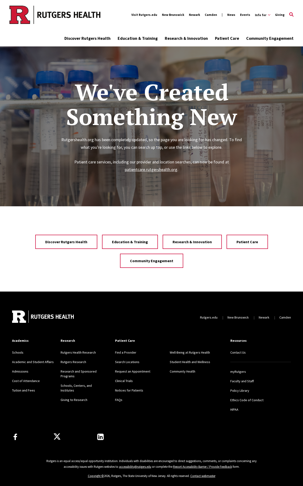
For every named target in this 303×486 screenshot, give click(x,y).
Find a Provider (125, 352)
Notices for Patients (129, 390)
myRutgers (238, 371)
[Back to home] (43, 317)
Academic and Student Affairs (33, 362)
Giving (280, 15)
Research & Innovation (186, 38)
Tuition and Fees (23, 390)
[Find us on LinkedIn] (100, 437)
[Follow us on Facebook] (15, 437)
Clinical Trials (124, 381)
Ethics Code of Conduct (246, 400)
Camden (211, 15)
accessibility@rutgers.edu (135, 467)
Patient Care (227, 38)
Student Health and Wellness (190, 362)
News (231, 15)
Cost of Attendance (26, 381)
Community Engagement (270, 38)
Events (245, 15)
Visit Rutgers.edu (144, 15)
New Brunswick (173, 15)
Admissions (20, 371)
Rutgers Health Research (78, 352)
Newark (194, 15)
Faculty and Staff (242, 381)
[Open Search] (291, 15)
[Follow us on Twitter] (57, 437)
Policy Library (239, 390)
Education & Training (138, 38)
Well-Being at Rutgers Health (190, 352)
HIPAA (234, 409)
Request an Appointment (132, 371)
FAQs (118, 400)
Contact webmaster (202, 476)
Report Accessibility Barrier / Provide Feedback (202, 467)
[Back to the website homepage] (35, 15)
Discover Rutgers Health (87, 38)
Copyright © (96, 476)
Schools (17, 352)
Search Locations (127, 362)
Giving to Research (74, 400)
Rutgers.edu (209, 317)
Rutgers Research (73, 362)
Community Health (182, 371)
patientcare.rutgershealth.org (151, 169)
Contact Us (238, 352)
